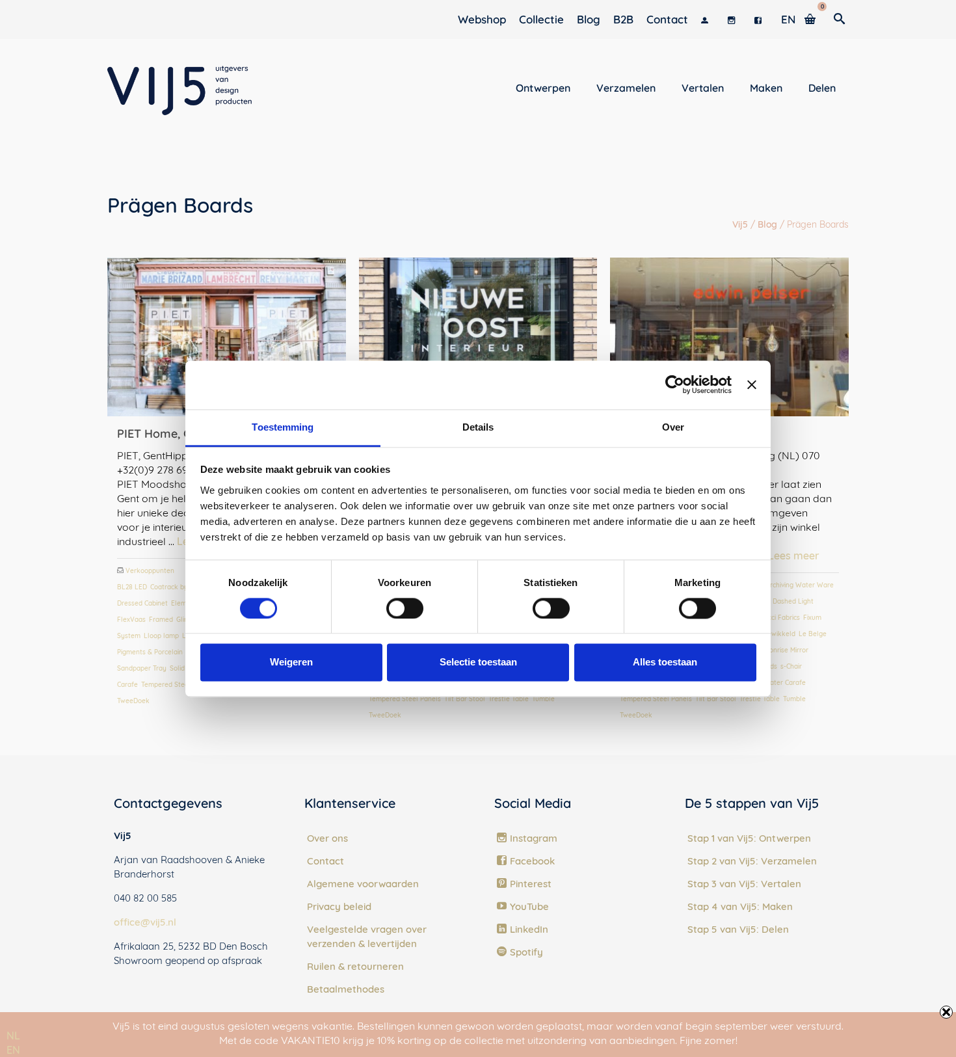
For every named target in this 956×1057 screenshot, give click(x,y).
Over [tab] (673, 427)
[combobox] (13, 1035)
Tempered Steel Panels (177, 684)
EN (13, 1049)
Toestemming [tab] (282, 427)
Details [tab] (478, 427)
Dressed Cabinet (142, 603)
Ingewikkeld (776, 634)
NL (13, 1035)
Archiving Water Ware (800, 585)
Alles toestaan (665, 662)
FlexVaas (131, 619)
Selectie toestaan (478, 662)
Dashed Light (793, 601)
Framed (161, 619)
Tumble (543, 699)
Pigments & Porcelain (150, 652)
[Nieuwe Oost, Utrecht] (478, 337)
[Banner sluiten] (751, 384)
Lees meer (793, 555)
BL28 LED (132, 587)
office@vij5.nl (145, 922)
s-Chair (791, 666)
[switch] (404, 608)
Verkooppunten (150, 571)
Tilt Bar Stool (464, 699)
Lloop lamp (161, 636)
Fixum (812, 617)
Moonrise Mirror (784, 650)
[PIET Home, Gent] (226, 337)
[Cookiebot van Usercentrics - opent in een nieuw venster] (675, 384)
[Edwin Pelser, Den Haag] (729, 337)
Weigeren (291, 662)
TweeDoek (133, 701)
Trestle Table (508, 699)
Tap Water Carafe (778, 682)
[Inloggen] (708, 19)
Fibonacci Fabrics (773, 617)
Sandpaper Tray (141, 668)
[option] (13, 1050)
